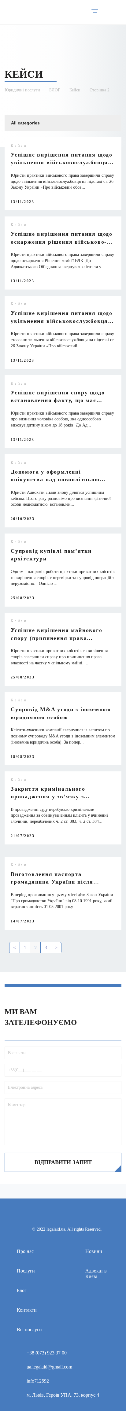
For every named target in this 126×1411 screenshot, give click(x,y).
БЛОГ (54, 90)
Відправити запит (63, 1162)
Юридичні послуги (22, 90)
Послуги (26, 1270)
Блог (22, 1290)
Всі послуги (29, 1329)
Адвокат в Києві (96, 1273)
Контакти (27, 1310)
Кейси (74, 90)
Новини (93, 1251)
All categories (25, 122)
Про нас (25, 1251)
